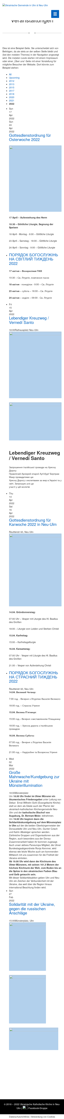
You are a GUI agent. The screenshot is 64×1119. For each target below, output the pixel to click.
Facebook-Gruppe (37, 1108)
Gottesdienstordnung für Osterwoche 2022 (30, 137)
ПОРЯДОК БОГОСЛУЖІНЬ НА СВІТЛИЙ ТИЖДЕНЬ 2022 (33, 259)
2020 (11, 97)
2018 (11, 94)
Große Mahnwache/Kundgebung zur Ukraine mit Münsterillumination (34, 778)
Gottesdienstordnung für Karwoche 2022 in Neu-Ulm (33, 522)
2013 (11, 84)
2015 (11, 87)
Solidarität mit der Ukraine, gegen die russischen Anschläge (32, 908)
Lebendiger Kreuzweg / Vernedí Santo (29, 320)
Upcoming (14, 77)
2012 (11, 80)
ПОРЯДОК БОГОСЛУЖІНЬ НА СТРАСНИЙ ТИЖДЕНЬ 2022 (33, 677)
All (10, 74)
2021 (11, 100)
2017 (11, 90)
